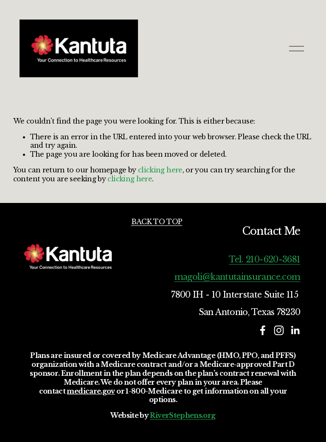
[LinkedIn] (295, 330)
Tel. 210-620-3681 (264, 259)
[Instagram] (279, 330)
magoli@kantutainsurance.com (237, 277)
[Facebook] (263, 330)
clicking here (160, 170)
